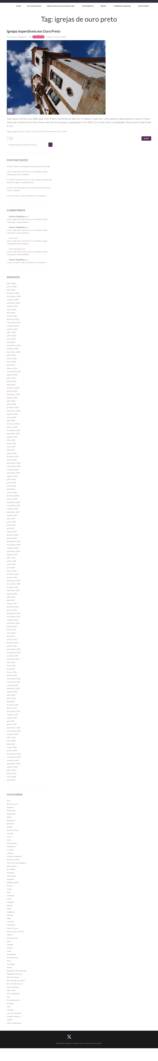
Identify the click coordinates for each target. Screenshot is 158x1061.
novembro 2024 (14, 322)
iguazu (9, 905)
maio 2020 (11, 417)
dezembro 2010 (13, 728)
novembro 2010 (14, 731)
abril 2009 (11, 780)
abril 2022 (11, 385)
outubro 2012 (12, 685)
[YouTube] (82, 1036)
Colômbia (11, 846)
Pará (9, 941)
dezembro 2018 (13, 463)
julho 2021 (11, 401)
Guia (9, 892)
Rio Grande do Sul (14, 984)
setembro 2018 (13, 473)
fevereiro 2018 (13, 496)
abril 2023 (11, 365)
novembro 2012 (13, 682)
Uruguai (10, 1003)
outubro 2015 (12, 587)
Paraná (10, 948)
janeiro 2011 (12, 724)
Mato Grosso (12, 928)
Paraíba (10, 944)
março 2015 (12, 603)
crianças (10, 853)
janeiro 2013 (12, 675)
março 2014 (12, 639)
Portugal (10, 964)
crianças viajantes (14, 856)
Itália (9, 918)
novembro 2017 (13, 505)
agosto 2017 (12, 515)
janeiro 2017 (12, 538)
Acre (9, 801)
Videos (10, 1020)
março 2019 (12, 453)
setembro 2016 (13, 551)
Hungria (10, 902)
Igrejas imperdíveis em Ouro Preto (33, 31)
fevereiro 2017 (13, 535)
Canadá (10, 833)
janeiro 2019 (12, 460)
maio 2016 (11, 564)
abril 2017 (11, 528)
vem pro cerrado (14, 1013)
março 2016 (12, 571)
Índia (9, 908)
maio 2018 (11, 486)
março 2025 (12, 316)
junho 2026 (11, 286)
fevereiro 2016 (13, 574)
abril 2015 (11, 600)
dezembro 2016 (13, 541)
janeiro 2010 (12, 750)
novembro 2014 (13, 616)
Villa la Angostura (14, 1023)
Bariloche (11, 820)
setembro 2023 (13, 352)
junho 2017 (11, 522)
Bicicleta (10, 824)
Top (8, 997)
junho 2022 (11, 381)
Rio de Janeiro (13, 977)
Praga (9, 967)
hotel (9, 899)
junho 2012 (11, 698)
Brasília (10, 827)
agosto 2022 (12, 375)
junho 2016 (11, 561)
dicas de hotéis (13, 859)
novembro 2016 (13, 545)
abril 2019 (11, 450)
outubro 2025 (13, 299)
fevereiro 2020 (13, 424)
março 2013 (12, 672)
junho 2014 (11, 630)
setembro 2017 (13, 512)
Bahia (9, 817)
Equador (10, 873)
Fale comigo (143, 6)
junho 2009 (12, 773)
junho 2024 (12, 336)
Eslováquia (11, 876)
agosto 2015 (12, 594)
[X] (69, 1036)
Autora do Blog (34, 6)
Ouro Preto (62, 131)
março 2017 (12, 531)
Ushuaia (10, 1010)
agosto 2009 (12, 767)
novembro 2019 (13, 430)
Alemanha (11, 810)
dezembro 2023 (14, 345)
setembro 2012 (13, 688)
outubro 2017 (12, 509)
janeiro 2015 (12, 610)
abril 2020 (11, 420)
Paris (9, 951)
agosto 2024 (12, 329)
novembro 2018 (14, 466)
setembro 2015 (13, 590)
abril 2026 (11, 290)
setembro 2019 (13, 433)
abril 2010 (11, 744)
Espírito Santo (13, 882)
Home (18, 6)
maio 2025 (11, 309)
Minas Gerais (38, 37)
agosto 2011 (12, 718)
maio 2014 (11, 633)
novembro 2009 (14, 757)
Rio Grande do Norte (16, 980)
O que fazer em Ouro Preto (44, 131)
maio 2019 (11, 447)
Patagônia (11, 954)
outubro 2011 (12, 714)
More (146, 138)
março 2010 (12, 747)
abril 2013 (11, 669)
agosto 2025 (12, 306)
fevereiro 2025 (13, 319)
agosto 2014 (12, 626)
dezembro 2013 (13, 649)
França (9, 886)
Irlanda (10, 915)
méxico (10, 935)
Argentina (11, 814)
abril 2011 (10, 721)
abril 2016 (11, 568)
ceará (9, 837)
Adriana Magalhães (18, 37)
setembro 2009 (13, 764)
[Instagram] (89, 1036)
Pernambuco (12, 958)
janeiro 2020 (12, 427)
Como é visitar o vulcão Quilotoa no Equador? (27, 196)
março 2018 (12, 492)
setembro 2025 (13, 303)
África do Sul (12, 804)
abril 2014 (11, 636)
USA (8, 1007)
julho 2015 (11, 597)
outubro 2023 (13, 349)
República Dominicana (17, 971)
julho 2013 (11, 662)
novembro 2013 (13, 652)
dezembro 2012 (13, 679)
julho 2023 (11, 355)
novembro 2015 (13, 584)
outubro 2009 (13, 760)
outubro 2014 (12, 620)
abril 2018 (11, 489)
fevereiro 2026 (13, 293)
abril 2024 (11, 342)
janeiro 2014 (12, 646)
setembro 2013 (13, 659)
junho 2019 (11, 443)
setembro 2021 (13, 394)
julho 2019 (11, 440)
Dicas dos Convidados (16, 863)
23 (11, 138)
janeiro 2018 (12, 499)
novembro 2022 (14, 371)
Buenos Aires (12, 830)
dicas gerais (12, 866)
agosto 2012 (12, 692)
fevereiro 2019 (13, 456)
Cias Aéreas (12, 843)
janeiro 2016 (12, 577)
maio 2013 (11, 665)
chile (9, 840)
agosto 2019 (12, 437)
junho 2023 (11, 358)
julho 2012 (11, 695)
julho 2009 (11, 770)
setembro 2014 (13, 623)
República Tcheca (14, 974)
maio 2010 (11, 741)
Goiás (9, 889)
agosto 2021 (12, 398)
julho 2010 (11, 737)
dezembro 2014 (13, 613)
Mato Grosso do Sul (15, 931)
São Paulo (11, 990)
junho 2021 (11, 404)
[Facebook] (75, 1036)
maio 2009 (11, 777)
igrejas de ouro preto (21, 131)
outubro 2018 (13, 469)
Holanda (10, 895)
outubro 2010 (13, 734)
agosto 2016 (12, 554)
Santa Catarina (13, 987)
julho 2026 (11, 283)
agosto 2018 (12, 476)
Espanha (10, 879)
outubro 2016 (12, 548)
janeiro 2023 (12, 368)
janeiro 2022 (12, 391)
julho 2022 (11, 378)
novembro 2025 (14, 296)
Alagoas (10, 807)
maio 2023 (11, 362)
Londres (10, 922)
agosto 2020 (12, 414)
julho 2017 (11, 519)
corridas (10, 850)
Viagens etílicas (13, 1016)
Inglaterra (11, 912)
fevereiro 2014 (13, 643)
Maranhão (11, 925)
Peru (9, 961)
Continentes (87, 6)
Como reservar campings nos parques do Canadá (28, 166)
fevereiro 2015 (13, 607)
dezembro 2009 (14, 754)
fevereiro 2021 (13, 407)
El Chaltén (11, 869)
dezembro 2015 (13, 581)
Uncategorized (13, 1000)
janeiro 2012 (12, 708)
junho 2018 (11, 482)
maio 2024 (11, 339)
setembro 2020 (13, 411)
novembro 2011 (13, 711)
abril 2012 (11, 701)
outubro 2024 (13, 326)
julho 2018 (11, 479)
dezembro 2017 (13, 502)
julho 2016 (11, 558)
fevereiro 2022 (13, 388)
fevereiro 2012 (13, 705)
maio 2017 (11, 525)
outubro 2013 (12, 656)
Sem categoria (13, 993)
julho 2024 (11, 332)
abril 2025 (11, 313)
